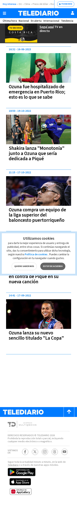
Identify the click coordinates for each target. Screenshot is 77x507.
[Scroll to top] (69, 412)
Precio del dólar (40, 4)
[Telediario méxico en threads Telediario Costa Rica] (55, 452)
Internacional (51, 21)
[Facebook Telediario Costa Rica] (25, 452)
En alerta (36, 21)
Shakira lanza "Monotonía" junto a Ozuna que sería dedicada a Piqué (36, 153)
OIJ (20, 4)
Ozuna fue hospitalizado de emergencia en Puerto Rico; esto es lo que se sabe (37, 92)
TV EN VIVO (66, 4)
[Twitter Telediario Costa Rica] (35, 452)
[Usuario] (72, 13)
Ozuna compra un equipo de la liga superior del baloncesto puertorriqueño (37, 215)
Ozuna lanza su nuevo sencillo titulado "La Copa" (36, 335)
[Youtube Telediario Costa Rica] (64, 452)
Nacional (24, 21)
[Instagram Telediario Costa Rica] (45, 452)
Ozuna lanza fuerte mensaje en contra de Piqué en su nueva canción (37, 276)
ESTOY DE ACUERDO (53, 266)
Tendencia (67, 21)
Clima (27, 4)
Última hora (10, 21)
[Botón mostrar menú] (4, 13)
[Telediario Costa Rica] (38, 13)
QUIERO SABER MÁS (24, 266)
